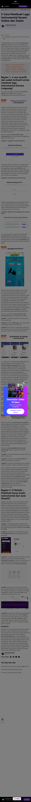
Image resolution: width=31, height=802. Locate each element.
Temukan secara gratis (15, 411)
